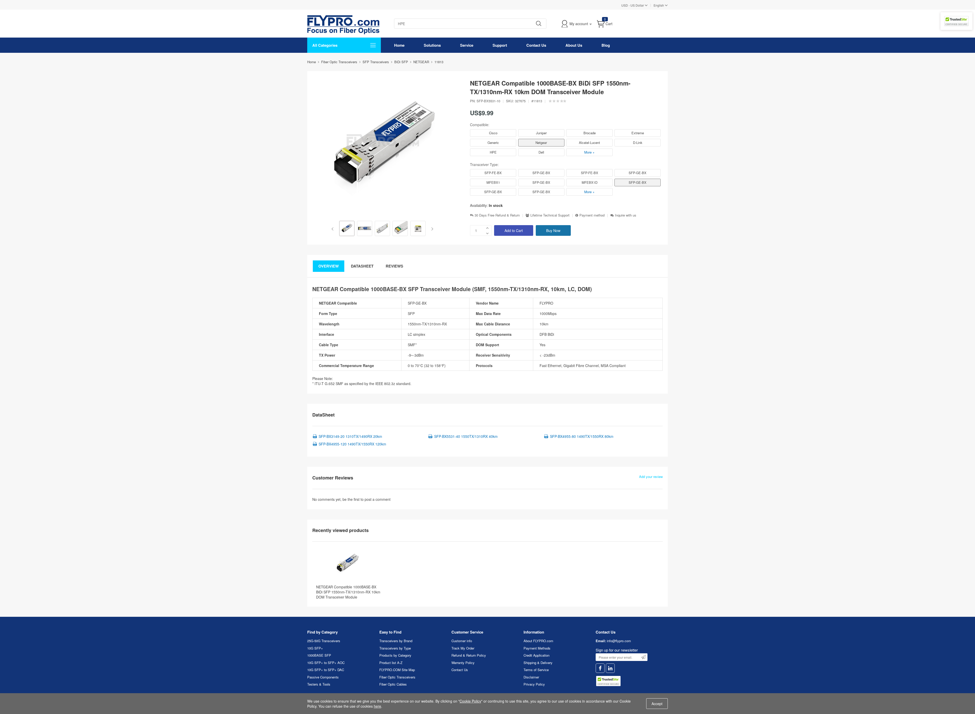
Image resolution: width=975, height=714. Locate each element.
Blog (606, 45)
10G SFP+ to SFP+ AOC (326, 662)
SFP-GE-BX (541, 172)
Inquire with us (625, 215)
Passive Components (323, 677)
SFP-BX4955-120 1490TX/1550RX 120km (352, 443)
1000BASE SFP (319, 655)
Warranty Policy (463, 662)
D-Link (637, 142)
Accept (657, 703)
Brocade (589, 132)
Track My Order (462, 648)
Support (500, 45)
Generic (493, 142)
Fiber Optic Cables (393, 684)
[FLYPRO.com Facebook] (600, 668)
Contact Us (536, 45)
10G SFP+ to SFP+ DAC (325, 669)
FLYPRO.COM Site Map (397, 669)
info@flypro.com (619, 640)
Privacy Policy (534, 684)
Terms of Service (536, 669)
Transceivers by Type (395, 648)
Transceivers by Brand (395, 640)
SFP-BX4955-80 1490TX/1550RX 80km (581, 436)
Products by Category (395, 655)
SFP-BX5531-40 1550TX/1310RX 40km (466, 436)
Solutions (432, 45)
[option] (347, 229)
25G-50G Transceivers (323, 640)
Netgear (541, 142)
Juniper (541, 132)
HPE (493, 152)
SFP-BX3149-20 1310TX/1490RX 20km (350, 436)
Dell (541, 152)
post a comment (378, 499)
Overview (328, 266)
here (377, 706)
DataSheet (362, 266)
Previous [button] (333, 229)
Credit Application (536, 655)
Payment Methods (537, 648)
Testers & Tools (318, 684)
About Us (573, 45)
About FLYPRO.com (538, 640)
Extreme (637, 132)
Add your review (651, 476)
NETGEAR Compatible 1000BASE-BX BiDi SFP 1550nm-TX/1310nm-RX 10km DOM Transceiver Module (348, 592)
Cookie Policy (470, 701)
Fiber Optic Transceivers (397, 677)
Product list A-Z (390, 662)
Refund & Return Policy (468, 655)
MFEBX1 (493, 182)
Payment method (592, 215)
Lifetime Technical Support (550, 215)
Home (399, 45)
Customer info (461, 640)
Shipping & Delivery (538, 662)
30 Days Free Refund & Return (497, 215)
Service (466, 45)
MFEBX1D (589, 182)
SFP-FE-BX (493, 172)
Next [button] (431, 229)
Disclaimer (531, 677)
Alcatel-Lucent (589, 142)
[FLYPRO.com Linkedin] (610, 668)
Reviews (394, 266)
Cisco (493, 132)
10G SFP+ (315, 648)
